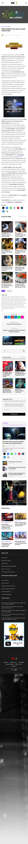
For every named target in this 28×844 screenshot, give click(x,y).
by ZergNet (23, 357)
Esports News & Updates (20, 539)
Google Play (18, 202)
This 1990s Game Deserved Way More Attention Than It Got (7, 391)
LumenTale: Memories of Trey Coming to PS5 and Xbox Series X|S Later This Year (13, 618)
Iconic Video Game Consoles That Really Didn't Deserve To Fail (20, 286)
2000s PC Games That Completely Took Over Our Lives (20, 252)
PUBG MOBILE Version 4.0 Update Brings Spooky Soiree (6, 545)
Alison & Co (4, 295)
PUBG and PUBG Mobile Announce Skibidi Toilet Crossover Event (20, 524)
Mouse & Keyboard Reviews (8, 588)
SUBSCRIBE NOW (14, 414)
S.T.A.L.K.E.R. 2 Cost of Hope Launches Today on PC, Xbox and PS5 (13, 615)
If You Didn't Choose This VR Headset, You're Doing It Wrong (7, 286)
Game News (4, 557)
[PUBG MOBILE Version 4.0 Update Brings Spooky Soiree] (7, 536)
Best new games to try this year (15, 461)
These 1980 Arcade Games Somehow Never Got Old (7, 252)
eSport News (4, 563)
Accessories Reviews (6, 594)
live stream (21, 154)
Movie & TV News (5, 569)
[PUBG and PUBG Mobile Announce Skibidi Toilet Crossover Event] (21, 516)
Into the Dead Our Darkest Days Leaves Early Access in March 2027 (12, 607)
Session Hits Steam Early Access (14, 324)
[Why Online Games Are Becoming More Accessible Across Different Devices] (14, 433)
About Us (6, 662)
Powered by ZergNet (22, 216)
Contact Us (14, 666)
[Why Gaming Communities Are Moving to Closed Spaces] (5, 469)
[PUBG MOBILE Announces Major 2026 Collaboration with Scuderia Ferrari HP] (7, 517)
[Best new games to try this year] (5, 463)
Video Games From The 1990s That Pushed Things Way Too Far (20, 374)
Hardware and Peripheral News (8, 566)
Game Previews (5, 583)
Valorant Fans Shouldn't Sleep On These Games (19, 391)
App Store (10, 202)
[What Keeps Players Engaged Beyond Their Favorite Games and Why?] (5, 475)
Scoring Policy (13, 662)
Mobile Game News (6, 560)
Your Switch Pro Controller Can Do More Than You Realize (20, 235)
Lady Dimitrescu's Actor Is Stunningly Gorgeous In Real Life (7, 269)
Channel (24, 195)
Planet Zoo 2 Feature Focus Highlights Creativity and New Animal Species (14, 611)
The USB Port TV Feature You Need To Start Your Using (6, 235)
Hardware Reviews (5, 591)
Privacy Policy (18, 664)
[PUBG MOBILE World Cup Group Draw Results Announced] (21, 535)
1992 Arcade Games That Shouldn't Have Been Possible (20, 269)
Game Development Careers (8, 571)
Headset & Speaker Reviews (8, 586)
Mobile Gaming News (5, 26)
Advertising (21, 662)
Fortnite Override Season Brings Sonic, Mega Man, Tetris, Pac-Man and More (13, 603)
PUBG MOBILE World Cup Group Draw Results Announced (20, 543)
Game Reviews (5, 580)
